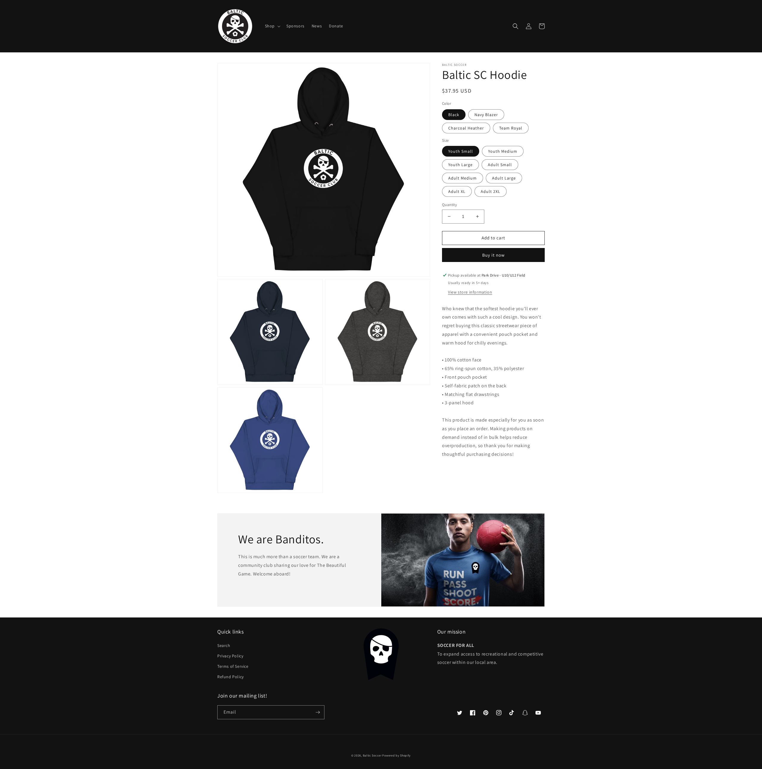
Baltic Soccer (372, 755)
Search (223, 645)
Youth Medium (502, 151)
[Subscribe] (317, 712)
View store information (470, 291)
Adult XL (457, 191)
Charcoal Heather (466, 128)
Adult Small (500, 164)
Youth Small (460, 151)
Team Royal (510, 128)
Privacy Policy (230, 656)
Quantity (449, 204)
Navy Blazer (486, 114)
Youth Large (460, 164)
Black (453, 114)
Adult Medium (462, 178)
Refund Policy (230, 676)
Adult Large (504, 178)
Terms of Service (233, 666)
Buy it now (493, 255)
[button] (272, 26)
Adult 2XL (490, 191)
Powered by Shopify (396, 755)
